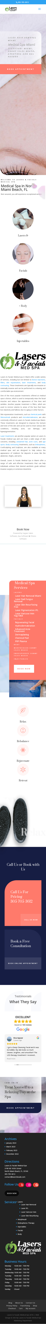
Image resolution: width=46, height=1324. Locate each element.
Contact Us (30, 1303)
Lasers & (23, 235)
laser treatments (29, 382)
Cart (21, 1308)
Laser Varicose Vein (28, 1212)
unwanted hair (22, 441)
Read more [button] (11, 1059)
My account (30, 1308)
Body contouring (12, 444)
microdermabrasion (30, 417)
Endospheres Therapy (26, 1223)
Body (20, 1234)
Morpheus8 (22, 1219)
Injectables (23, 341)
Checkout (12, 1308)
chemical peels (36, 414)
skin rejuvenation (12, 382)
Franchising (25, 1305)
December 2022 (12, 1154)
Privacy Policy (11, 1305)
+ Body (23, 306)
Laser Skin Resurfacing (29, 1216)
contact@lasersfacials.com (15, 1177)
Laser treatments (7, 436)
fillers (2, 382)
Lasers (20, 1202)
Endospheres (40, 444)
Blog (10, 1303)
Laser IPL (24, 1208)
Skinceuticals (5, 417)
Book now (24, 668)
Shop (35, 1305)
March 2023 (10, 1147)
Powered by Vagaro (20, 533)
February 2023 (11, 1150)
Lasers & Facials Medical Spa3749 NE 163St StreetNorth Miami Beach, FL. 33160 (16, 1168)
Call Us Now (31, 920)
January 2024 (11, 1143)
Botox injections (38, 380)
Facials (23, 270)
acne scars (33, 441)
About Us (19, 1303)
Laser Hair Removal (28, 1204)
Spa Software (23, 536)
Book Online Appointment (23, 963)
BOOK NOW (12, 1193)
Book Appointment (20, 69)
